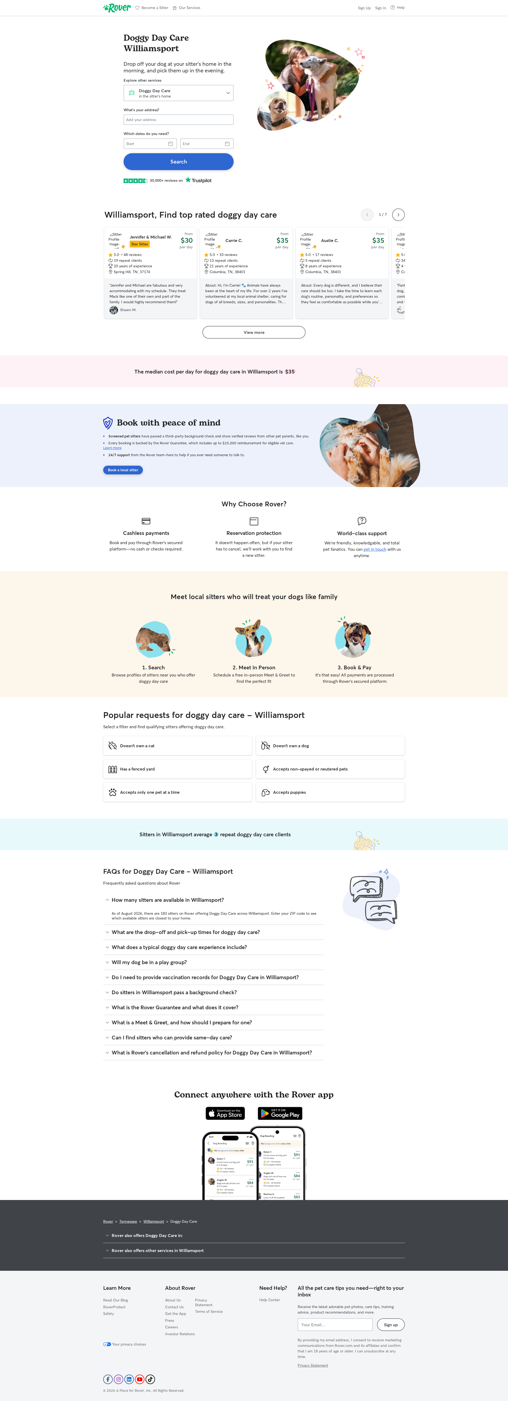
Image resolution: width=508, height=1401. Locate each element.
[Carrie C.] (246, 273)
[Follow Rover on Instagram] (118, 1379)
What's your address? (141, 110)
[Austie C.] (342, 273)
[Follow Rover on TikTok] (150, 1379)
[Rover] (117, 8)
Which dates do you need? (146, 133)
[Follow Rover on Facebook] (108, 1379)
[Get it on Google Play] (280, 1113)
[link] (179, 161)
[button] (186, 8)
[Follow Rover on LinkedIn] (129, 1379)
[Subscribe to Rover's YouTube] (139, 1379)
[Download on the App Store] (225, 1113)
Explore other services (142, 80)
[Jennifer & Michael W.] (150, 273)
